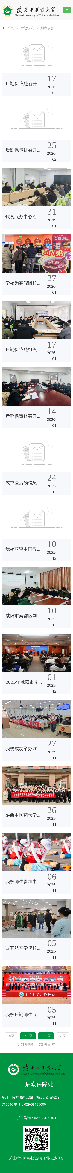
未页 (63, 1036)
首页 (10, 28)
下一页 (46, 1036)
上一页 (27, 1036)
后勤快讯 (27, 28)
